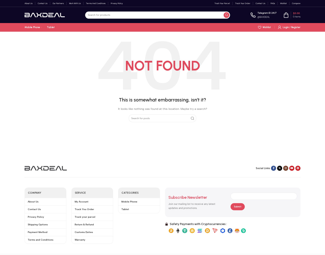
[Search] (226, 15)
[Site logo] (45, 14)
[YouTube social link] (291, 168)
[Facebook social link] (273, 168)
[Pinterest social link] (297, 168)
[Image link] (46, 167)
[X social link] (279, 168)
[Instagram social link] (285, 168)
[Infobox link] (263, 15)
